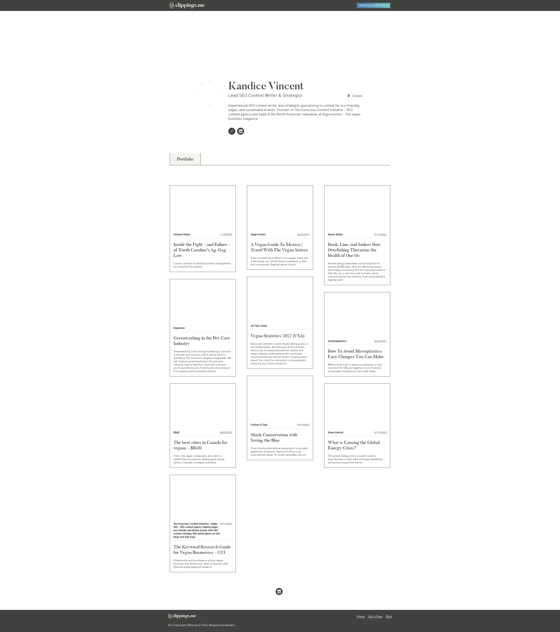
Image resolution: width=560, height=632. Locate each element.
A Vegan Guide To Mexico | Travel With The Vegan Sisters (279, 247)
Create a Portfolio (373, 5)
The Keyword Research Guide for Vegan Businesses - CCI (202, 549)
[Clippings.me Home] (182, 617)
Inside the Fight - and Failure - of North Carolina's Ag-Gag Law (201, 250)
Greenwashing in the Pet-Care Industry (201, 340)
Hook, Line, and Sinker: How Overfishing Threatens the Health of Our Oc (354, 250)
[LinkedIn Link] (241, 132)
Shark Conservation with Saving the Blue (274, 437)
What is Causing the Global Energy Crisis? (354, 445)
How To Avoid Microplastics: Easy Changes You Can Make (356, 353)
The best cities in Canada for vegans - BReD (200, 445)
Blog (389, 616)
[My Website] (232, 132)
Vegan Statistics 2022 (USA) (278, 336)
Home (361, 616)
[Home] (187, 5)
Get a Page (375, 616)
